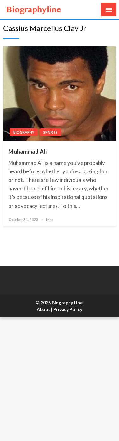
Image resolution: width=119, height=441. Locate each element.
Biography (23, 132)
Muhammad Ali (27, 151)
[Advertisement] (59, 379)
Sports (50, 132)
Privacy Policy (67, 309)
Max (49, 219)
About (43, 309)
